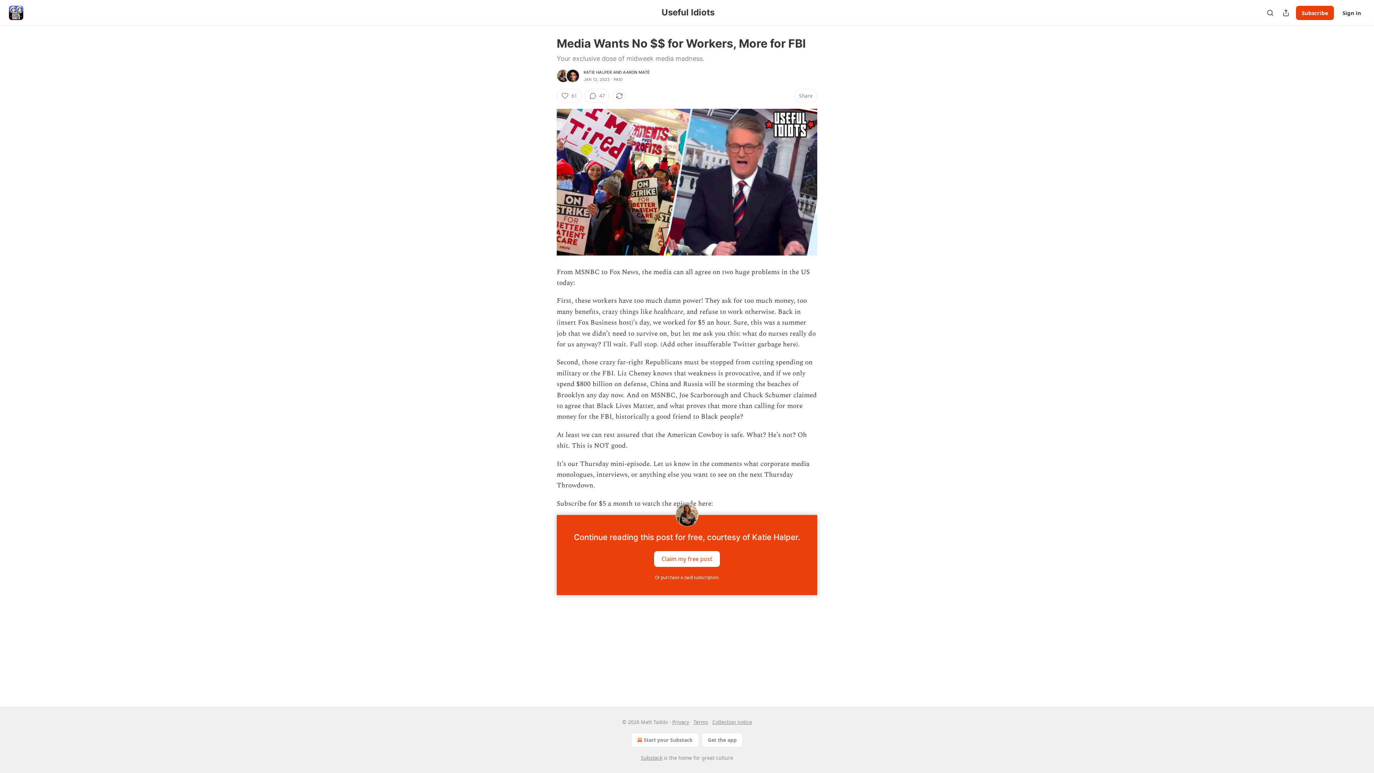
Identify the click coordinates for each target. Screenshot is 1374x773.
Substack (651, 757)
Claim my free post (687, 559)
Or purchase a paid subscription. (687, 577)
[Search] (1270, 13)
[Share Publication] (1286, 13)
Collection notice (732, 722)
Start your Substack (668, 739)
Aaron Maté (636, 72)
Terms (700, 722)
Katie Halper (598, 72)
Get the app (722, 739)
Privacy (680, 722)
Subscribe (1315, 12)
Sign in (1352, 12)
